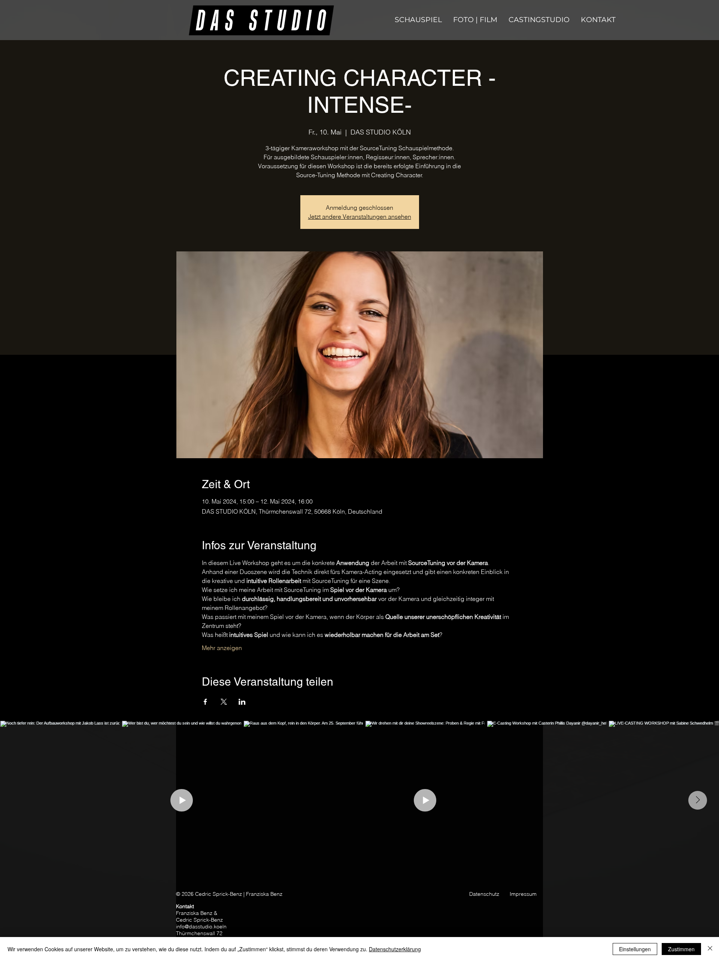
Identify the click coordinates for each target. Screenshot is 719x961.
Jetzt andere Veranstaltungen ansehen (359, 216)
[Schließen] (710, 949)
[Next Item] (697, 800)
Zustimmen (681, 949)
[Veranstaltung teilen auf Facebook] (205, 702)
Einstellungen (635, 949)
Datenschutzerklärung (395, 949)
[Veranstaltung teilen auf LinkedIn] (242, 702)
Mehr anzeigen (222, 648)
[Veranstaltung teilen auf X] (223, 702)
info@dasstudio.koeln (201, 926)
